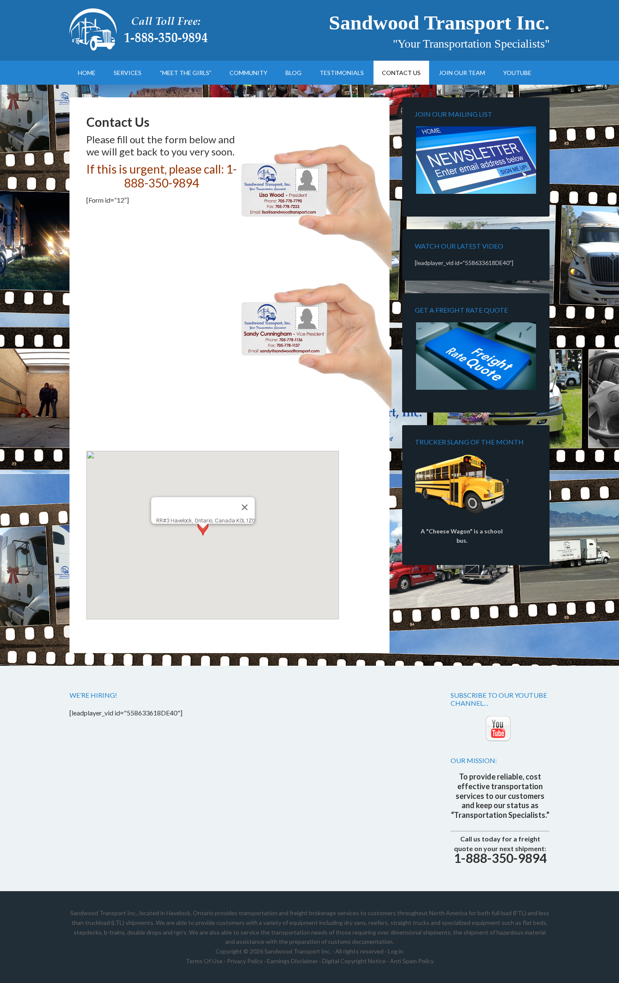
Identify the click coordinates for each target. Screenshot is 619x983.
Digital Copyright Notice (354, 960)
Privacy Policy (245, 960)
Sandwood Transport (141, 29)
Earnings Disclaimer (292, 960)
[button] (202, 536)
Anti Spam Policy (412, 960)
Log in (395, 951)
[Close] (245, 507)
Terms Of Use (204, 960)
